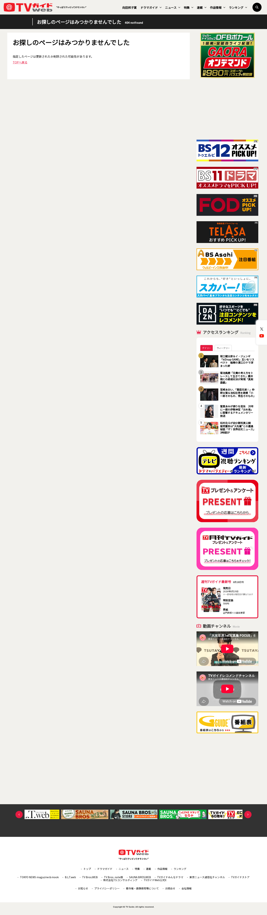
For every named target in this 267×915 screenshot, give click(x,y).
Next (248, 814)
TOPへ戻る (20, 62)
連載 (200, 7)
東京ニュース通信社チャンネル (207, 877)
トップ (87, 868)
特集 (187, 7)
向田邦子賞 (129, 7)
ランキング (236, 7)
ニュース (171, 7)
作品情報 (216, 7)
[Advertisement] (227, 108)
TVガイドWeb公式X (155, 880)
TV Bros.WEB (90, 877)
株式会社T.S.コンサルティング (120, 880)
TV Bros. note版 (113, 877)
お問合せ (170, 888)
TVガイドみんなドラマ (170, 877)
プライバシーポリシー (107, 888)
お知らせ (83, 888)
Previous (19, 814)
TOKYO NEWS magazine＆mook (39, 877)
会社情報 (186, 888)
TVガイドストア (240, 877)
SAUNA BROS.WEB (140, 877)
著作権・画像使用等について (142, 888)
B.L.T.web (70, 877)
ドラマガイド (149, 7)
